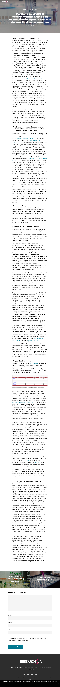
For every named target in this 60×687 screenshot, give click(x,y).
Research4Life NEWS (30, 9)
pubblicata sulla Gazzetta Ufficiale (34, 79)
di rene (26, 460)
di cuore (37, 462)
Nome (10, 615)
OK (24, 684)
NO (27, 684)
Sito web (10, 629)
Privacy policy (33, 684)
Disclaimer (36, 677)
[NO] (58, 683)
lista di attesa (34, 363)
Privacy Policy (43, 677)
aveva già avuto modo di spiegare (23, 402)
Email (10, 622)
